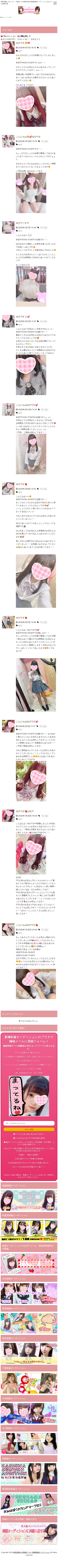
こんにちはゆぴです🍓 (27, 925)
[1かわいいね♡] (2, 36)
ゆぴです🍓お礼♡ (25, 811)
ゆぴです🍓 (21, 484)
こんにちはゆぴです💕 (27, 405)
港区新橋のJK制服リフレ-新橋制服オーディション (31, 1552)
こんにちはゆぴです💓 (27, 721)
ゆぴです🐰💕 (23, 316)
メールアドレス (29, 1119)
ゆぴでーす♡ (22, 223)
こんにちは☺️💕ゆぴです (28, 136)
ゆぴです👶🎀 (23, 43)
